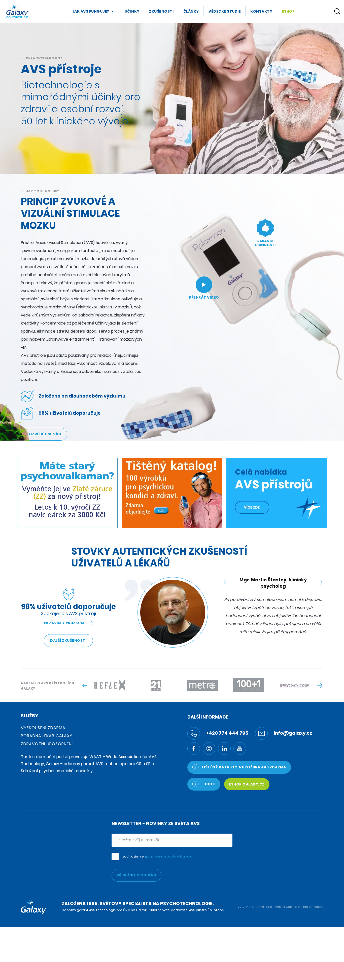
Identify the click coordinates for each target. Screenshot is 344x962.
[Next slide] (319, 582)
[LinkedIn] (224, 748)
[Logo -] (109, 685)
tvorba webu (283, 907)
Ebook (207, 784)
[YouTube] (239, 748)
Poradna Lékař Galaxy (46, 736)
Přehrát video (204, 297)
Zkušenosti (161, 11)
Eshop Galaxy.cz (247, 784)
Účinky (132, 11)
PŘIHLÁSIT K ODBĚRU (136, 875)
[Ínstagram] (209, 748)
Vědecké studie (225, 11)
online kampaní (310, 907)
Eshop (288, 11)
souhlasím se (157, 856)
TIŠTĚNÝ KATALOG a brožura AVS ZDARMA (243, 767)
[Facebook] (193, 748)
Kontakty (261, 11)
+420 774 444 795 (226, 733)
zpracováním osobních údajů (168, 856)
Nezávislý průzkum (64, 622)
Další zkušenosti (68, 640)
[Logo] (17, 11)
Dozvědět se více (44, 434)
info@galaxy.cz (292, 733)
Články (191, 11)
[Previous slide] (84, 685)
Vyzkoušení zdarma (43, 728)
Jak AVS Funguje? (90, 11)
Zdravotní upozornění (47, 744)
